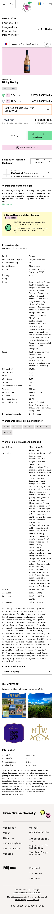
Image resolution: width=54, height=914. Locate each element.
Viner (14, 18)
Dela (12, 136)
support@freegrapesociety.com (27, 893)
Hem (4, 18)
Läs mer (5, 204)
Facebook (34, 868)
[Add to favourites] (47, 44)
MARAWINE (6, 79)
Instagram (35, 873)
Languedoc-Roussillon (9, 29)
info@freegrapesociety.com (27, 900)
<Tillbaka (45, 29)
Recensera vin (29, 147)
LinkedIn (34, 878)
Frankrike (9, 23)
